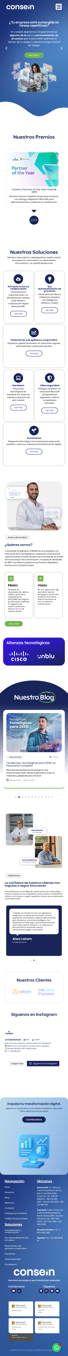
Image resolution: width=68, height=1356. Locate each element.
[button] (6, 48)
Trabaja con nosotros (16, 1213)
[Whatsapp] (19, 1291)
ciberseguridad (13, 1259)
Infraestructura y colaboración (13, 1231)
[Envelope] (13, 1291)
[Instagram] (46, 1291)
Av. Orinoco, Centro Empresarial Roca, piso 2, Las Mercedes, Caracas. (49, 1191)
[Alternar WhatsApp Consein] (56, 1347)
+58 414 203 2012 (50, 1201)
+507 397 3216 (49, 1221)
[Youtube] (57, 1291)
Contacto (9, 1208)
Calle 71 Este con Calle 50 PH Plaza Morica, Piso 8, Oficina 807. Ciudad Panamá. (50, 1214)
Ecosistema (11, 1264)
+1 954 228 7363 (48, 1231)
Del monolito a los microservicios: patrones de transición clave (33, 764)
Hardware (10, 1253)
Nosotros (9, 1192)
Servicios (9, 1202)
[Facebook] (52, 1291)
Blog (7, 1197)
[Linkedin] (41, 1291)
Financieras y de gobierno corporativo (16, 1247)
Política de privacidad (16, 1218)
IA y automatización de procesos (16, 1239)
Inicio (7, 1186)
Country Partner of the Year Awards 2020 (34, 191)
